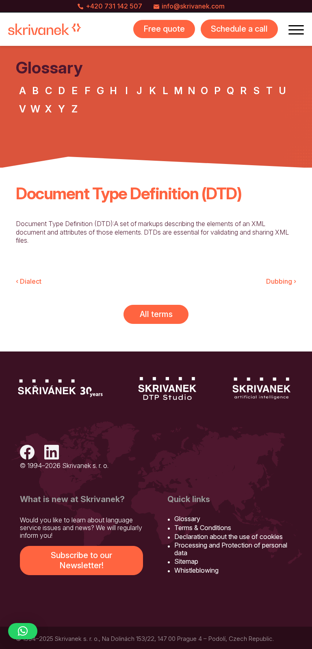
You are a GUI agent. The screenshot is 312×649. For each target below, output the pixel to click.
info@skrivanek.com (193, 6)
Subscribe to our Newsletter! (81, 560)
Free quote (164, 29)
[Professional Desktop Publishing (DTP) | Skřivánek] (167, 388)
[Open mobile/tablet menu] (296, 29)
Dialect (28, 281)
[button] (22, 631)
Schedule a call (239, 29)
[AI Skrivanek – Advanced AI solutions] (261, 388)
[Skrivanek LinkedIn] (51, 453)
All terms (156, 314)
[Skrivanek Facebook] (27, 453)
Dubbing (281, 281)
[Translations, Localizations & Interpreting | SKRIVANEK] (44, 29)
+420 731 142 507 (114, 6)
